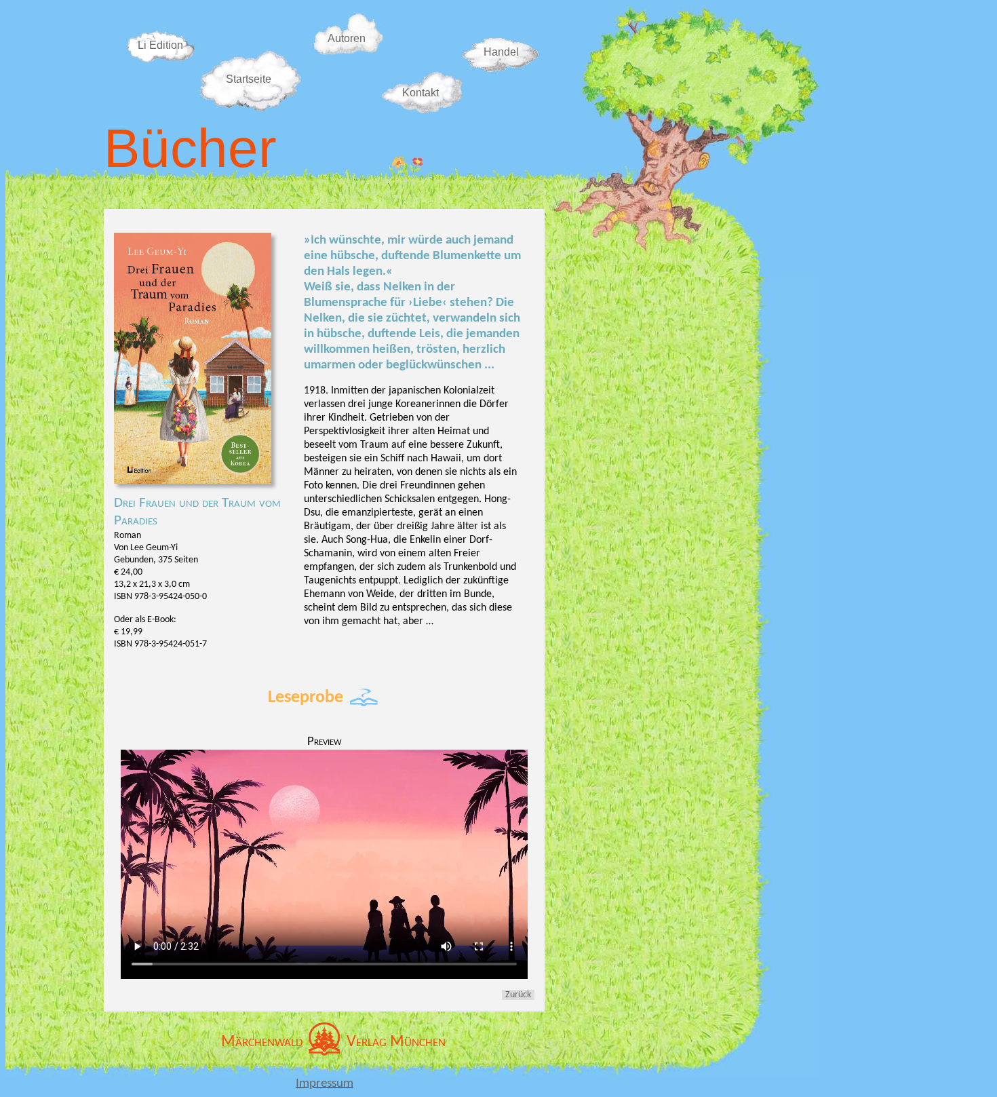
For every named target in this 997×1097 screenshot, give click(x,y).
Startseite (248, 79)
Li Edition (160, 45)
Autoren (347, 38)
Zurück (518, 995)
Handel (501, 52)
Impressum (324, 1083)
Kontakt (420, 92)
